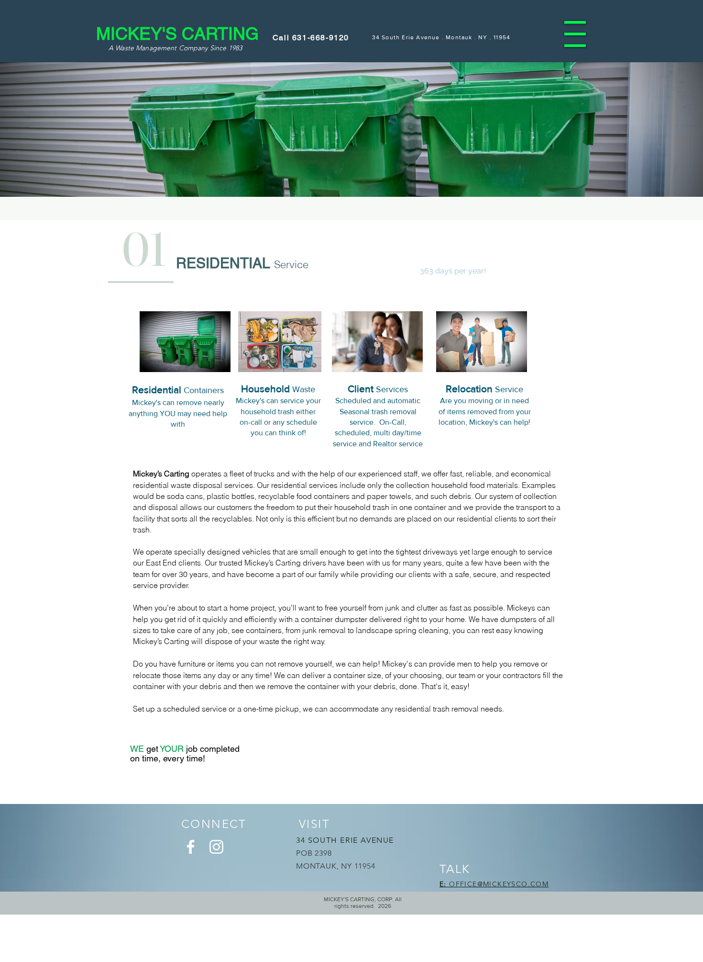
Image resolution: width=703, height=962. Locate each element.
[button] (575, 34)
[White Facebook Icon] (190, 847)
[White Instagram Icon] (216, 847)
